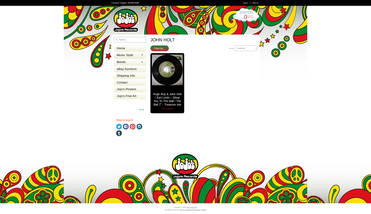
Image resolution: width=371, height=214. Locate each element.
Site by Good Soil (186, 210)
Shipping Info (126, 75)
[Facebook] (126, 127)
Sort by (231, 48)
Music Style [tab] (125, 55)
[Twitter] (119, 127)
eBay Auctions (127, 69)
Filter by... (159, 48)
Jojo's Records (191, 207)
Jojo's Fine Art (126, 96)
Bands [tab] (121, 62)
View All (141, 109)
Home (121, 48)
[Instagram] (139, 127)
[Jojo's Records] (125, 30)
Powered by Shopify (199, 210)
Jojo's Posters (126, 89)
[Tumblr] (119, 133)
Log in (245, 3)
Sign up (255, 3)
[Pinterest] (133, 127)
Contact (122, 82)
